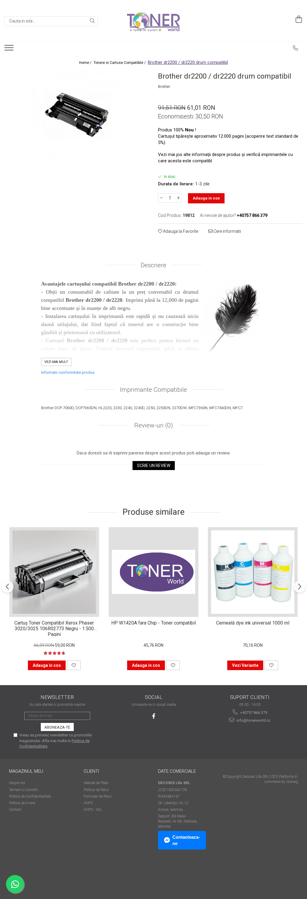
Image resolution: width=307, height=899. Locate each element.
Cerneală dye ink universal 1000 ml (252, 623)
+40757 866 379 (253, 712)
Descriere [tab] (153, 265)
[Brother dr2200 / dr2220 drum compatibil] (76, 115)
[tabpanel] (76, 115)
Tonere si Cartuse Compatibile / (120, 63)
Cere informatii (227, 231)
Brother (164, 86)
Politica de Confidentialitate (30, 796)
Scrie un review (153, 465)
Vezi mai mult (56, 362)
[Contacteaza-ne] (296, 48)
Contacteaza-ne (186, 840)
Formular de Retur (98, 796)
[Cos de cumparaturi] (299, 19)
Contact (15, 810)
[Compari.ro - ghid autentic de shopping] (30, 876)
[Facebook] (153, 716)
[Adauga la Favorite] (74, 665)
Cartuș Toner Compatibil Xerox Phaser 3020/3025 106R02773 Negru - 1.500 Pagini (54, 628)
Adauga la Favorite (180, 231)
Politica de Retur (96, 790)
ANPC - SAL (93, 810)
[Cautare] (92, 21)
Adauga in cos (206, 198)
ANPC (88, 803)
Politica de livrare (22, 803)
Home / (85, 63)
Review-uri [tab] (153, 425)
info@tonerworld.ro (253, 720)
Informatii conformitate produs (67, 372)
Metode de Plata (96, 783)
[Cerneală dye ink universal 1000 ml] (253, 572)
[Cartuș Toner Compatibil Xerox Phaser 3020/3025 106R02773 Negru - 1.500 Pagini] (54, 572)
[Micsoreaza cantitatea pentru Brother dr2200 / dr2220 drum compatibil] (161, 198)
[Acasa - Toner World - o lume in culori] (153, 20)
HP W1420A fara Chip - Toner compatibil (153, 623)
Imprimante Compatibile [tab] (153, 389)
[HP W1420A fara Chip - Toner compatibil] (153, 572)
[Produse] (9, 49)
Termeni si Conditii (23, 790)
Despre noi (17, 783)
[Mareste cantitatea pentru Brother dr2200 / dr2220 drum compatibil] (178, 198)
